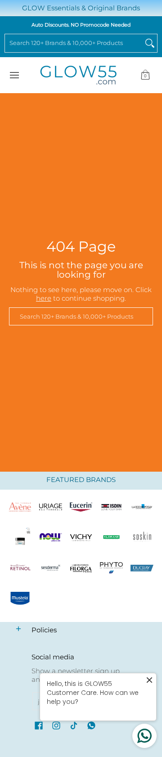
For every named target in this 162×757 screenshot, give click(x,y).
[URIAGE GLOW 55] (51, 507)
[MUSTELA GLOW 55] (20, 599)
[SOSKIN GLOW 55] (142, 537)
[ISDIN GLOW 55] (112, 507)
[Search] (150, 43)
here (43, 298)
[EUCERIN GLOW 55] (81, 507)
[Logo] (51, 537)
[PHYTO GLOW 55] (112, 568)
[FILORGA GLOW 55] (81, 568)
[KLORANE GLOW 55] (112, 537)
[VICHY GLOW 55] (81, 537)
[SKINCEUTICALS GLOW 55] (20, 537)
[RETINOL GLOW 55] (20, 568)
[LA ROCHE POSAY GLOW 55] (142, 507)
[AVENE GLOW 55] (20, 507)
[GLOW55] (78, 75)
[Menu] (14, 75)
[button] (145, 75)
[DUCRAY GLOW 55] (142, 568)
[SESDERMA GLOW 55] (51, 568)
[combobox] (74, 43)
